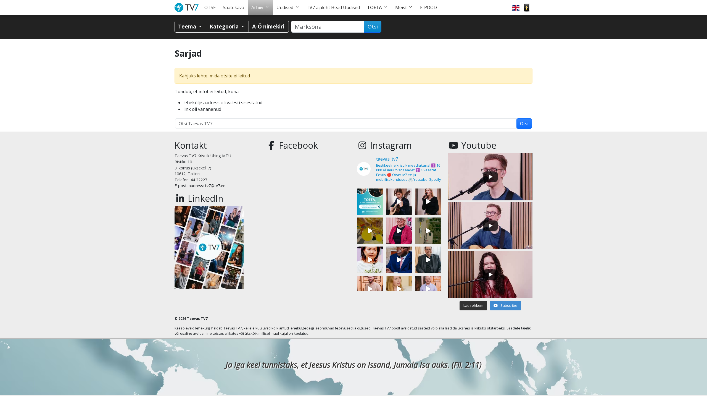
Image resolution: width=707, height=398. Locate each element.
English (515, 7)
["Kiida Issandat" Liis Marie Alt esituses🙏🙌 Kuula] (428, 201)
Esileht (188, 7)
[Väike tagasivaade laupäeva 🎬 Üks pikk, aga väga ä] (428, 231)
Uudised (284, 7)
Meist (401, 7)
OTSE (210, 7)
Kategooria (225, 26)
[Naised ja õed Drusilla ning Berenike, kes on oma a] (370, 260)
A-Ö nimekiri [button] (268, 26)
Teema (187, 26)
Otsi (373, 26)
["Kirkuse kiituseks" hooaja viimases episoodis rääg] (399, 231)
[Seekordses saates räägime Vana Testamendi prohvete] (399, 289)
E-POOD (428, 7)
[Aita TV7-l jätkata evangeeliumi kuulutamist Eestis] (370, 201)
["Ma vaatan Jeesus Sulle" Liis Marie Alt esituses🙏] (399, 201)
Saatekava (233, 7)
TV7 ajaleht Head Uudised (333, 7)
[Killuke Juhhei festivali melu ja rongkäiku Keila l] (370, 231)
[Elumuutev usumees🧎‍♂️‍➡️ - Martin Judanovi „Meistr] (370, 289)
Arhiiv (257, 7)
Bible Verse (527, 7)
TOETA (374, 7)
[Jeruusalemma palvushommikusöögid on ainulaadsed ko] (399, 260)
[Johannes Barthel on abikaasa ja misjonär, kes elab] (428, 260)
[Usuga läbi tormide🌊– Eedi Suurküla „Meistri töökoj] (428, 289)
